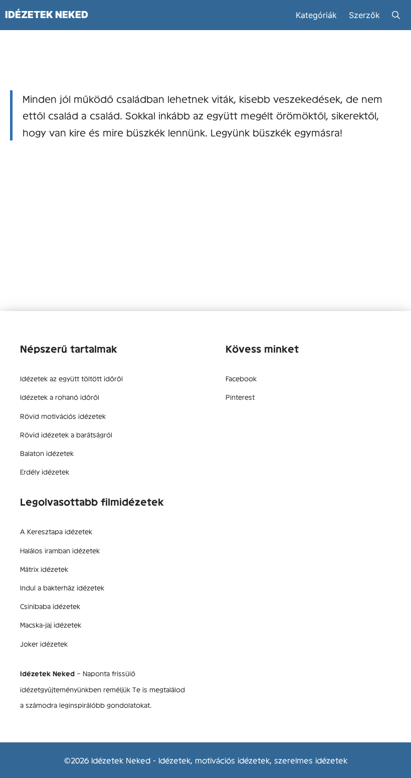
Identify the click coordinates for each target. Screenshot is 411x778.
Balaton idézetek (47, 453)
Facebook (241, 378)
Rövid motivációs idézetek (63, 416)
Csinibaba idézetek (50, 606)
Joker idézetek (44, 644)
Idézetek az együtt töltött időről (71, 378)
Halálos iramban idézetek (60, 550)
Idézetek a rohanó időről (59, 397)
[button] (396, 15)
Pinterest (240, 397)
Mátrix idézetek (44, 569)
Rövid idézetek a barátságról (66, 434)
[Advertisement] (205, 231)
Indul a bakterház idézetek (62, 587)
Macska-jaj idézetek (50, 624)
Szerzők (364, 15)
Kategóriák (316, 15)
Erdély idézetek (44, 472)
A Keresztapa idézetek (56, 531)
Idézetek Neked (46, 15)
